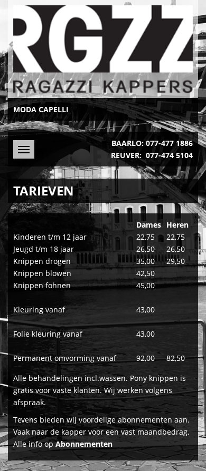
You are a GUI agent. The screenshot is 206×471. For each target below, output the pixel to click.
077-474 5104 (169, 155)
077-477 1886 (169, 143)
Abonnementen (84, 444)
